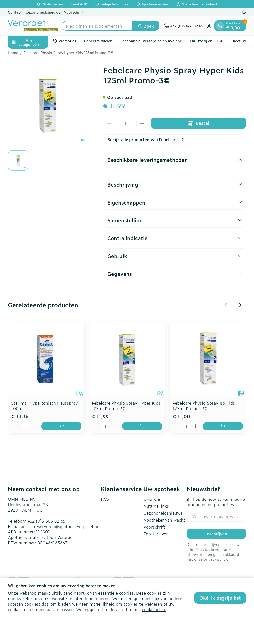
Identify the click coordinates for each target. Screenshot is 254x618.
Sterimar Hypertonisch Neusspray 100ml (44, 405)
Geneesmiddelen (98, 40)
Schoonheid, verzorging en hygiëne (151, 40)
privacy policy (215, 559)
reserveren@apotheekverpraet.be (66, 526)
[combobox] (98, 26)
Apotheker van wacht (164, 520)
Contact (15, 12)
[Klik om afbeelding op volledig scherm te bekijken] (47, 104)
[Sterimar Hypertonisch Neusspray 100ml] (46, 359)
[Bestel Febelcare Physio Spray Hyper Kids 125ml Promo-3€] (142, 426)
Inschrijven (216, 534)
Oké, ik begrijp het (220, 597)
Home (13, 52)
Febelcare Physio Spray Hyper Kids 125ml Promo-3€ (126, 405)
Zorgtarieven (156, 533)
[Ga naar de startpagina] (33, 25)
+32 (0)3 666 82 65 (46, 521)
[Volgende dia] (240, 305)
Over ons (152, 499)
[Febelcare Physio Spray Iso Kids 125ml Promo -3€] (208, 359)
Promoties (67, 40)
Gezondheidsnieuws (43, 12)
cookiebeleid (154, 609)
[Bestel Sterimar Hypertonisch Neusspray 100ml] (61, 426)
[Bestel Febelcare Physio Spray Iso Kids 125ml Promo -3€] (223, 426)
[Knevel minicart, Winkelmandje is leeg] (219, 25)
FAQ (105, 499)
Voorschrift (74, 12)
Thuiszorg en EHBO (206, 40)
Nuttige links (156, 506)
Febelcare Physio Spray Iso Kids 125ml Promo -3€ (204, 405)
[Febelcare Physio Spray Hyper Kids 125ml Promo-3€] (127, 359)
